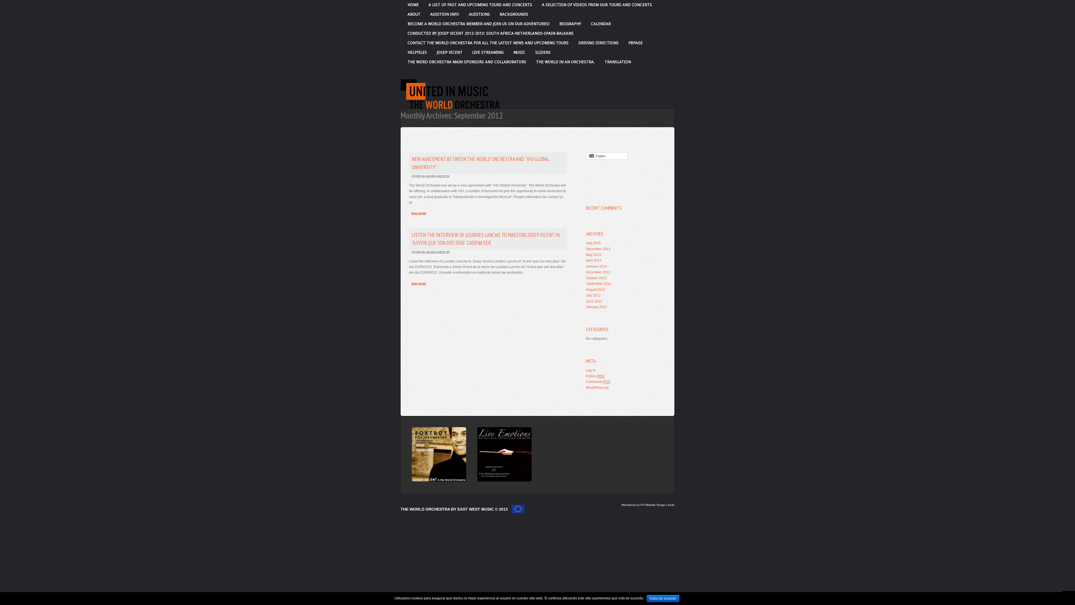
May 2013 (593, 255)
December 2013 (598, 249)
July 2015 (593, 243)
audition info (444, 14)
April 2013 (594, 260)
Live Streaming (488, 52)
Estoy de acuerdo (663, 599)
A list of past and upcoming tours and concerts (480, 5)
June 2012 (594, 301)
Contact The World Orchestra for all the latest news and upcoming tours (488, 43)
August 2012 (595, 290)
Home (413, 5)
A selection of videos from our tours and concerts (597, 5)
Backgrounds (514, 14)
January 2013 (596, 266)
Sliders (543, 52)
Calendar (601, 24)
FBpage (635, 43)
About (414, 14)
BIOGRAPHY (570, 24)
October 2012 (596, 278)
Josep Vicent (449, 52)
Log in (590, 370)
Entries (595, 376)
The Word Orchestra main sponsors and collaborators (467, 62)
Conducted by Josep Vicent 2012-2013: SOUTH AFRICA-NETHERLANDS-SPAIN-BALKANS (491, 33)
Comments (598, 382)
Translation (618, 62)
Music (519, 52)
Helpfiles (417, 52)
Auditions (479, 14)
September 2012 (598, 284)
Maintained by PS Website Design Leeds (647, 504)
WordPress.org (597, 388)
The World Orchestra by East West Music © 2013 (455, 509)
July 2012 (593, 295)
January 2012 (596, 307)
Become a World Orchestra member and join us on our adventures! (479, 24)
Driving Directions (598, 43)
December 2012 (598, 272)
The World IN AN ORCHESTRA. (565, 62)
